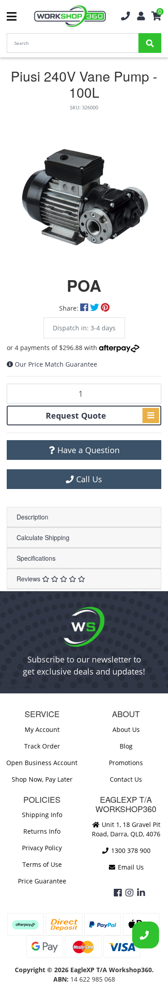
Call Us (88, 479)
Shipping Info (42, 814)
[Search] (149, 43)
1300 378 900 (130, 850)
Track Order (42, 746)
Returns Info (41, 831)
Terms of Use (42, 864)
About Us (126, 729)
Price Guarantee (42, 881)
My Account (42, 729)
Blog (126, 746)
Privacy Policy (42, 848)
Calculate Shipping (43, 537)
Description (32, 516)
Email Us (130, 867)
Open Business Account (42, 762)
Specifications (36, 558)
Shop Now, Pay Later (42, 779)
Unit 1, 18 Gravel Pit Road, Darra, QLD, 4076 (126, 829)
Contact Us (126, 779)
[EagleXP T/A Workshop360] (70, 16)
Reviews (29, 578)
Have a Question (87, 450)
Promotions (126, 762)
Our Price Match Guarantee (56, 364)
